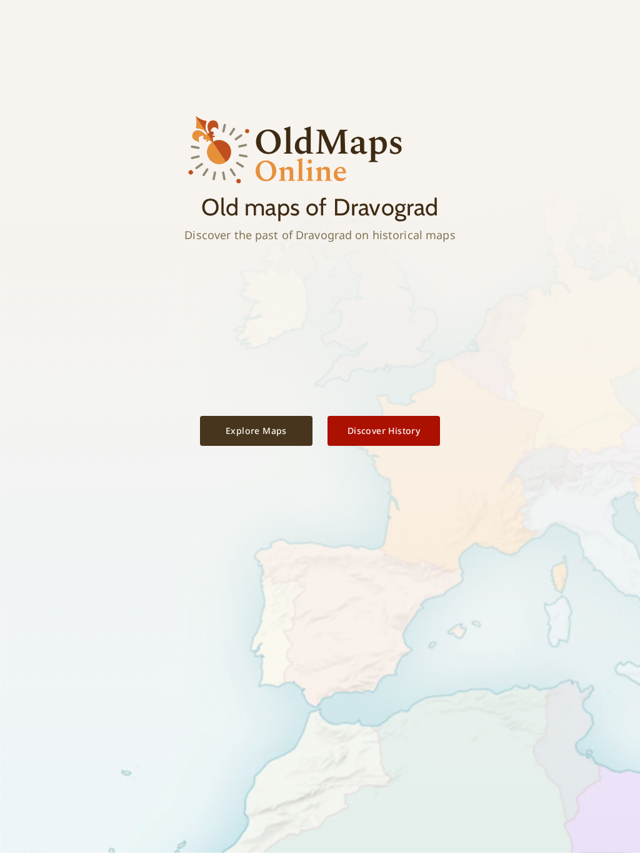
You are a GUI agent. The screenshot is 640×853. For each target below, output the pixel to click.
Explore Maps (256, 430)
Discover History (384, 430)
